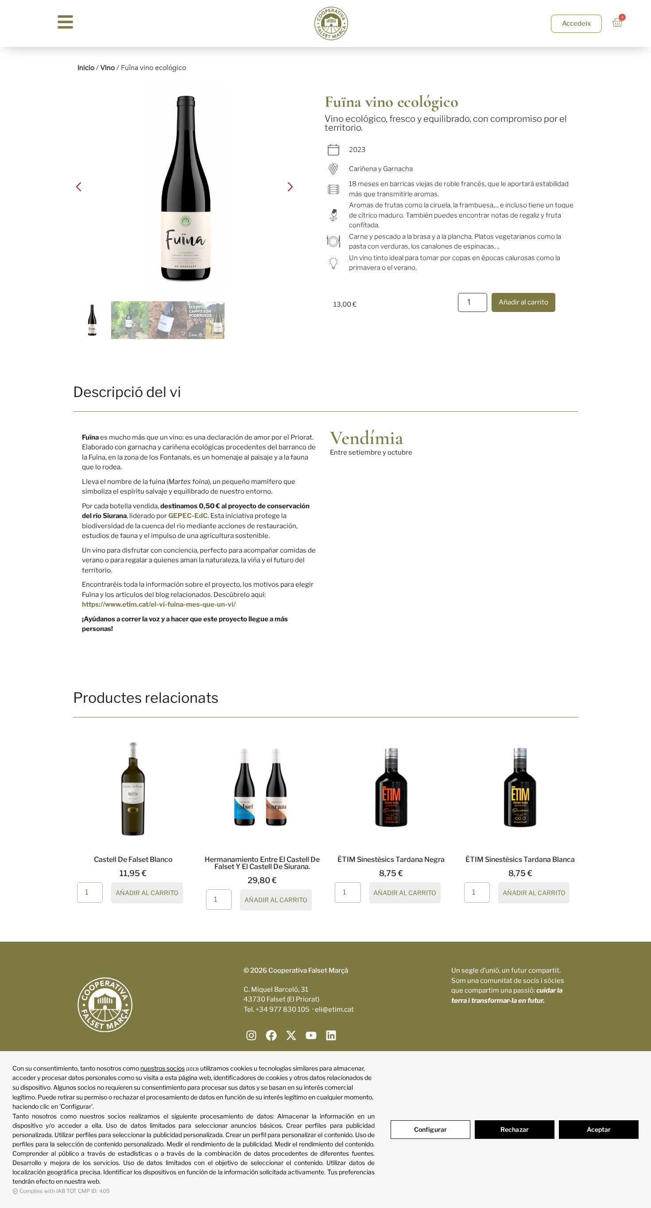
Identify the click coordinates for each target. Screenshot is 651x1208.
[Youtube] (311, 1035)
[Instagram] (251, 1035)
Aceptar (599, 1129)
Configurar (430, 1129)
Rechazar (514, 1129)
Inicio (86, 68)
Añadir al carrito (523, 302)
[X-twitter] (291, 1035)
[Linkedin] (331, 1035)
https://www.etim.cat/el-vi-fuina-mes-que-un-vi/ (159, 604)
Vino (108, 68)
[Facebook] (271, 1035)
